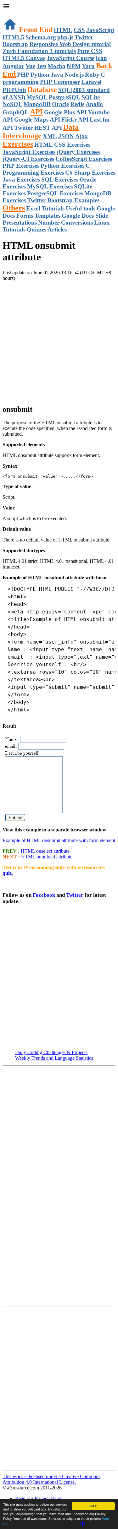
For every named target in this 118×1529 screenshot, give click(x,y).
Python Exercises (62, 165)
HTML (63, 30)
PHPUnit (14, 90)
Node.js (74, 74)
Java (57, 74)
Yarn (88, 66)
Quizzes (36, 229)
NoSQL (12, 104)
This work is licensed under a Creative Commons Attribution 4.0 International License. (51, 1479)
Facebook (44, 895)
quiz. (8, 873)
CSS (79, 30)
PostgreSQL (64, 97)
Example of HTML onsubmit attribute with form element (59, 840)
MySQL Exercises (50, 186)
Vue (30, 66)
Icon (101, 58)
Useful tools (80, 208)
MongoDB (37, 104)
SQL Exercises (59, 179)
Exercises (18, 144)
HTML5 (13, 37)
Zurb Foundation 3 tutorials (39, 51)
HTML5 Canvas (24, 58)
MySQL (37, 97)
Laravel (91, 82)
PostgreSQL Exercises (55, 193)
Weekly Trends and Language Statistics (54, 1058)
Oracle (60, 104)
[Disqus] (59, 1388)
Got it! (93, 1506)
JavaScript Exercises (29, 152)
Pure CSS (89, 51)
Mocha (56, 66)
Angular (13, 66)
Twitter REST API (38, 127)
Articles (57, 229)
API (36, 112)
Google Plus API (65, 112)
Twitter (74, 895)
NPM (74, 66)
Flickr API (74, 119)
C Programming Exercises (46, 169)
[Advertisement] (59, 340)
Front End (36, 29)
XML (50, 136)
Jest (41, 66)
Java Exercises (21, 179)
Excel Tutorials (45, 208)
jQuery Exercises (78, 152)
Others (14, 208)
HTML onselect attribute (45, 851)
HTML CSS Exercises (62, 144)
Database (42, 89)
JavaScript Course (70, 58)
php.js (65, 37)
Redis (77, 104)
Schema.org (40, 37)
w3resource (14, 14)
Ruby (92, 74)
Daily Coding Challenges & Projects (51, 1052)
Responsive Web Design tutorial (70, 44)
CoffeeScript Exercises (83, 158)
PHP (23, 74)
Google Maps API (37, 119)
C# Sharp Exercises (90, 172)
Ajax (81, 136)
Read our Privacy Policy (39, 1498)
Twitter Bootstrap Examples (63, 200)
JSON (66, 136)
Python (40, 74)
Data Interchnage (41, 131)
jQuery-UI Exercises (28, 158)
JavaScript (100, 30)
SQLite (90, 97)
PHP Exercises (21, 165)
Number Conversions (65, 222)
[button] (59, 7)
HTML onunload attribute (46, 856)
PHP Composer (60, 82)
